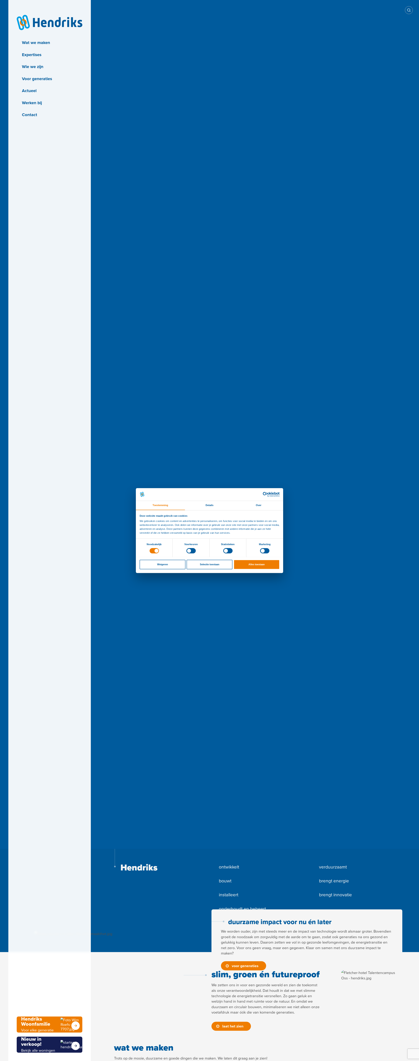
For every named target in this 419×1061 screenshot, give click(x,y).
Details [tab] (210, 505)
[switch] (191, 550)
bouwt (225, 880)
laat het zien (232, 1026)
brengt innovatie (335, 894)
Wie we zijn (32, 66)
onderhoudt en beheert (242, 908)
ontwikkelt (229, 867)
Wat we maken (36, 42)
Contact (29, 115)
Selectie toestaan (209, 564)
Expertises (31, 55)
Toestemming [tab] (160, 505)
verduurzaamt (333, 867)
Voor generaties (37, 79)
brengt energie (334, 880)
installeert (228, 894)
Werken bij (32, 103)
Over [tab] (258, 505)
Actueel (29, 91)
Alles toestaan (256, 564)
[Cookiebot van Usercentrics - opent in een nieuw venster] (265, 494)
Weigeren (162, 564)
